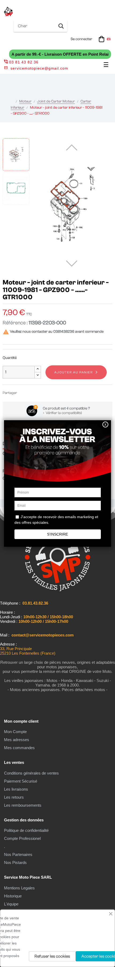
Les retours (14, 797)
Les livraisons (16, 789)
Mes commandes (19, 747)
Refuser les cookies (52, 956)
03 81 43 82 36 (24, 62)
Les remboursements (22, 805)
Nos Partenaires (18, 854)
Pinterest (39, 392)
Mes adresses (16, 739)
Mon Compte (15, 731)
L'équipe (11, 904)
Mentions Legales (19, 888)
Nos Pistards (15, 862)
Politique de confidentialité (26, 830)
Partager (23, 392)
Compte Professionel (22, 838)
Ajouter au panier (73, 372)
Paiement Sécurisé (20, 781)
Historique (13, 896)
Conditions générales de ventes (31, 773)
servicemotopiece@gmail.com (39, 68)
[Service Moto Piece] (57, 590)
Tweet (31, 392)
